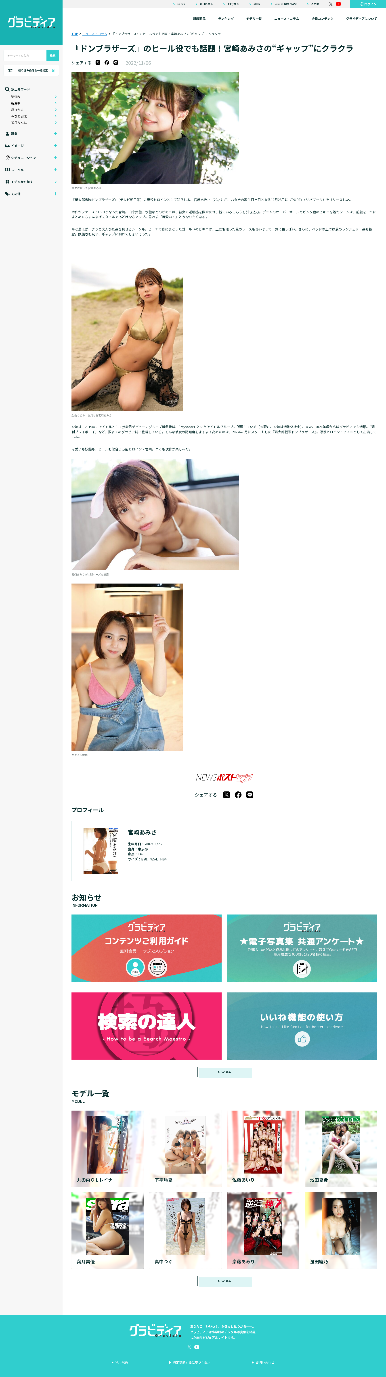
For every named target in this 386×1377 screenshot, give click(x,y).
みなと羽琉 (19, 116)
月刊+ (256, 4)
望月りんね (19, 122)
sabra (181, 4)
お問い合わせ (265, 1362)
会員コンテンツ (323, 18)
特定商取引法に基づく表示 (191, 1362)
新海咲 (16, 103)
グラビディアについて (361, 18)
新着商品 (199, 18)
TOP (74, 33)
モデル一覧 (254, 18)
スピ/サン (233, 4)
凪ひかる (17, 109)
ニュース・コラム (286, 18)
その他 (315, 4)
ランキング (226, 18)
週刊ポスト (206, 4)
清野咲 (16, 96)
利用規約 (121, 1362)
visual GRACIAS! (286, 4)
